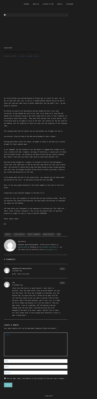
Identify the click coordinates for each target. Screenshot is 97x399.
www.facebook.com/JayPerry (48, 247)
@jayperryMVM (22, 247)
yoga (58, 234)
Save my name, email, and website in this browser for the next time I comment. (36, 378)
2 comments (22, 56)
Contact (60, 4)
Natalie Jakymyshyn (34, 234)
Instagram (69, 4)
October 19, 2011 (8, 48)
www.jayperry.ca (51, 249)
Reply (62, 268)
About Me (36, 4)
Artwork (26, 4)
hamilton (8, 234)
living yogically (19, 234)
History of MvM (48, 4)
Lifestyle (35, 56)
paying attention (48, 234)
